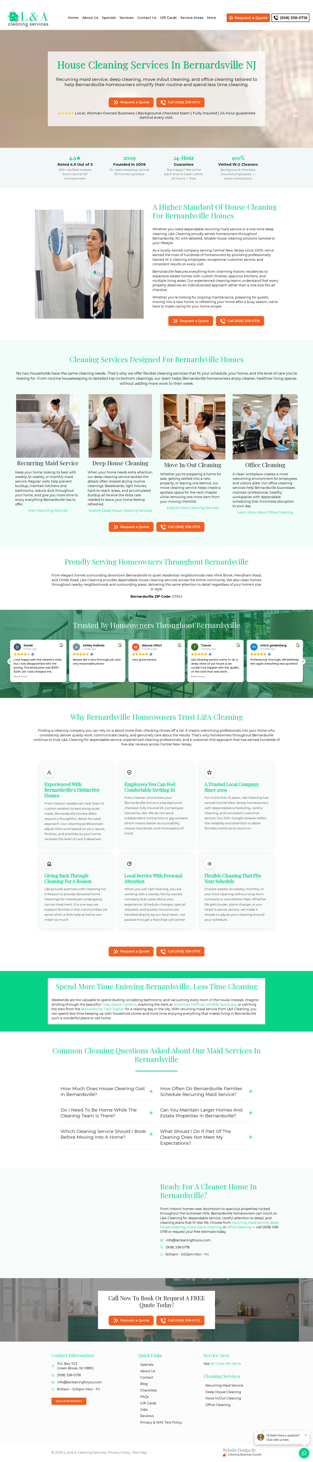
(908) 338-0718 (177, 1247)
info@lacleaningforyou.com (188, 1240)
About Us (90, 18)
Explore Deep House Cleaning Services (120, 511)
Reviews (147, 1416)
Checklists (148, 1390)
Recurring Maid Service (224, 1385)
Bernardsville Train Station (102, 1009)
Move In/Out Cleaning (223, 1398)
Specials (109, 18)
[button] (303, 661)
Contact (146, 1377)
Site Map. (140, 1453)
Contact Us (146, 18)
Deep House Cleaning (223, 1392)
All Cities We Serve (225, 1364)
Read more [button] (139, 676)
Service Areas (191, 18)
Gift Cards (168, 18)
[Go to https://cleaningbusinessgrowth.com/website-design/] (210, 1453)
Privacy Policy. (119, 1453)
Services (126, 18)
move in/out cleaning (204, 1227)
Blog (144, 1384)
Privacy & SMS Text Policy (161, 1422)
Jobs (144, 1410)
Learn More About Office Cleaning (265, 512)
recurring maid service (250, 1223)
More (211, 18)
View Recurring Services (48, 511)
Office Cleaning (218, 1405)
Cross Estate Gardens (119, 1005)
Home (73, 18)
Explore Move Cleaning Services (193, 508)
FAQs (144, 1397)
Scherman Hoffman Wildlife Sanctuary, (205, 1005)
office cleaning (239, 1227)
